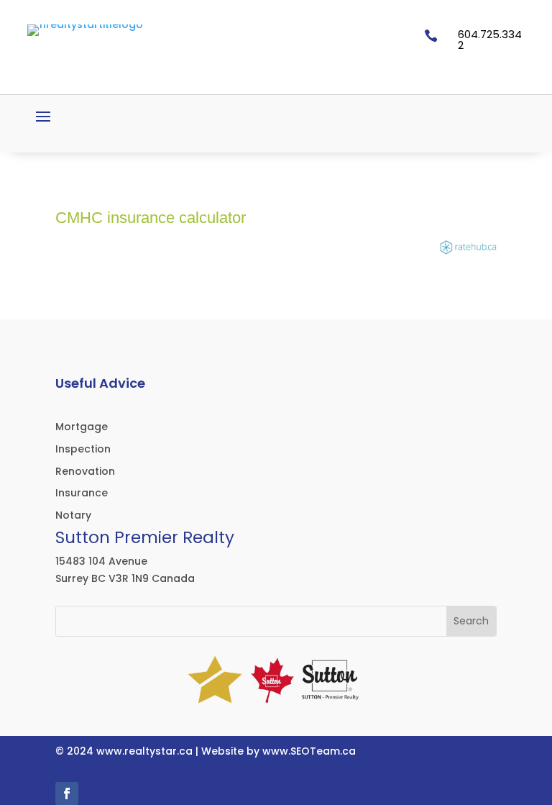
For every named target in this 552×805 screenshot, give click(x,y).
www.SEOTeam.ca (309, 751)
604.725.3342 (490, 40)
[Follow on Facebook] (66, 793)
